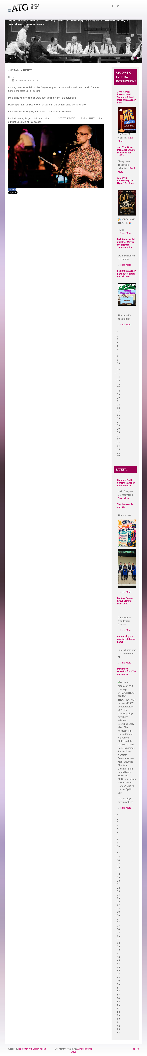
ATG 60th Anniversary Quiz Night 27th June (126, 180)
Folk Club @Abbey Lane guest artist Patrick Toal (126, 274)
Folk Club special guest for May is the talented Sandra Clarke (126, 243)
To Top (136, 1049)
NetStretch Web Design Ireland (32, 1049)
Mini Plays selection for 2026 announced (126, 671)
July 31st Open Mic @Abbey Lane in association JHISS (126, 151)
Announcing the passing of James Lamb (126, 639)
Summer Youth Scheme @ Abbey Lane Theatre (126, 483)
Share (12, 189)
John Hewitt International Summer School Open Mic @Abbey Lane (126, 97)
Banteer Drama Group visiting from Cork (125, 601)
